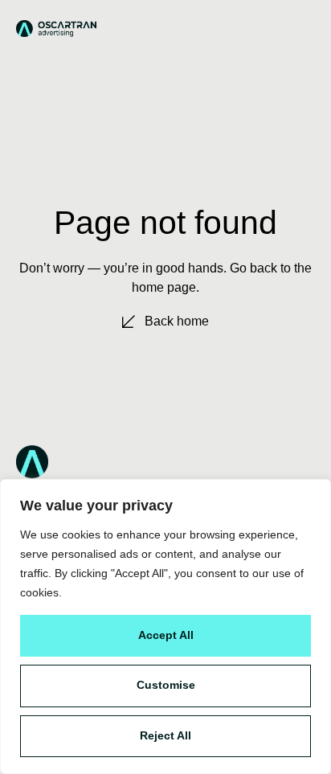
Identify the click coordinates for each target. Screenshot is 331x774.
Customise (166, 684)
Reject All (165, 735)
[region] (165, 626)
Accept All (166, 635)
